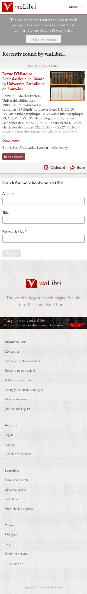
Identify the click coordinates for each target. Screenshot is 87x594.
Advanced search (16, 479)
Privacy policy (14, 562)
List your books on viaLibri (23, 360)
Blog (7, 543)
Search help (12, 498)
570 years (11, 534)
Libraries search (15, 489)
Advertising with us (18, 379)
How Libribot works (19, 508)
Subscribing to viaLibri (20, 370)
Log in (9, 434)
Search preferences (18, 453)
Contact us (12, 351)
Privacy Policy (62, 30)
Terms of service (16, 553)
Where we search (17, 398)
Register (10, 444)
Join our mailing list (17, 408)
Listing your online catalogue (24, 389)
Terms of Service (33, 30)
